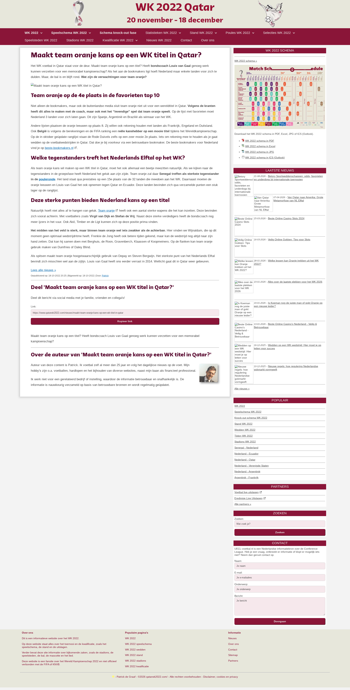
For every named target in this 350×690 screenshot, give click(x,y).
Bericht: (238, 595)
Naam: (238, 560)
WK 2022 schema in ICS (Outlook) (265, 157)
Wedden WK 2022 (244, 429)
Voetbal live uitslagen (246, 492)
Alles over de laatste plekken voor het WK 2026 (295, 281)
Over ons (233, 643)
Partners (233, 660)
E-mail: (238, 572)
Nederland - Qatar (244, 459)
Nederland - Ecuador (246, 453)
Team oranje (106, 210)
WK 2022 (239, 405)
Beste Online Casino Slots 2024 (286, 218)
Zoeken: (239, 518)
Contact (232, 649)
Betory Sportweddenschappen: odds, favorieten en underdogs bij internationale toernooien (288, 178)
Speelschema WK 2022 (247, 411)
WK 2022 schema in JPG (259, 151)
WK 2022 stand (134, 655)
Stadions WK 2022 (245, 441)
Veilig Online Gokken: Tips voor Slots (289, 239)
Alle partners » (242, 504)
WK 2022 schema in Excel (260, 146)
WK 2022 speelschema (138, 643)
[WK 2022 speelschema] (279, 128)
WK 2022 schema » (245, 60)
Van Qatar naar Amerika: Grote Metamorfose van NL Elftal (298, 199)
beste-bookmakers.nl (59, 148)
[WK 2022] (175, 26)
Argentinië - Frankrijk (246, 477)
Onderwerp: (241, 584)
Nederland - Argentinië (247, 471)
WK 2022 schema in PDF (259, 140)
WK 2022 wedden (135, 649)
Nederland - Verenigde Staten (251, 465)
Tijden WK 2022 (243, 435)
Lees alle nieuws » (43, 270)
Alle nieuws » (242, 388)
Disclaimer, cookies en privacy (220, 676)
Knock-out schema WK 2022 (250, 417)
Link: (33, 306)
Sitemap (233, 655)
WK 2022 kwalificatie (137, 666)
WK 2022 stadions (135, 660)
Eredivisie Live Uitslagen (248, 498)
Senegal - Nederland (246, 447)
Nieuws (232, 638)
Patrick (105, 275)
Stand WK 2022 (243, 423)
